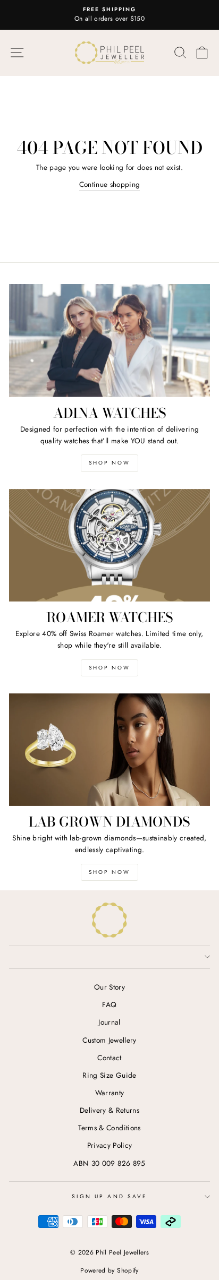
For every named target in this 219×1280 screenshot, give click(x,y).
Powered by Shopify (109, 1270)
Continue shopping (109, 184)
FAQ (109, 1004)
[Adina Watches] (109, 340)
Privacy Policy (109, 1145)
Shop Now (109, 463)
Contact (109, 1057)
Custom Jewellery (109, 1040)
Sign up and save (109, 1196)
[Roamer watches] (109, 545)
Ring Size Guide (109, 1075)
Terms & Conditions (109, 1127)
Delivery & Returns (109, 1110)
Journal (109, 1022)
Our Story (109, 987)
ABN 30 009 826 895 (109, 1163)
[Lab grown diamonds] (109, 749)
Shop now (109, 668)
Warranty (109, 1092)
